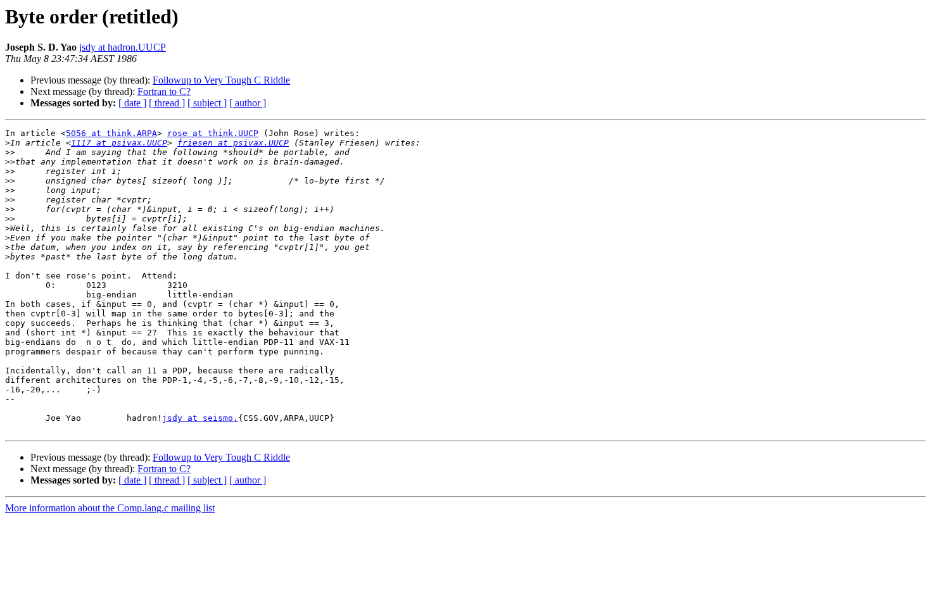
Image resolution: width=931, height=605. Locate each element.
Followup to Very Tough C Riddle (221, 80)
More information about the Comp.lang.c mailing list (110, 507)
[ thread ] (167, 102)
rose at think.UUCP (212, 133)
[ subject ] (207, 102)
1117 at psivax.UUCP (119, 142)
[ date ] (132, 102)
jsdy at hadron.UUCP (122, 47)
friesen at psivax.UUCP (233, 142)
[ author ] (247, 102)
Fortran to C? (164, 91)
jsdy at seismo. (200, 418)
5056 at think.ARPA (111, 133)
